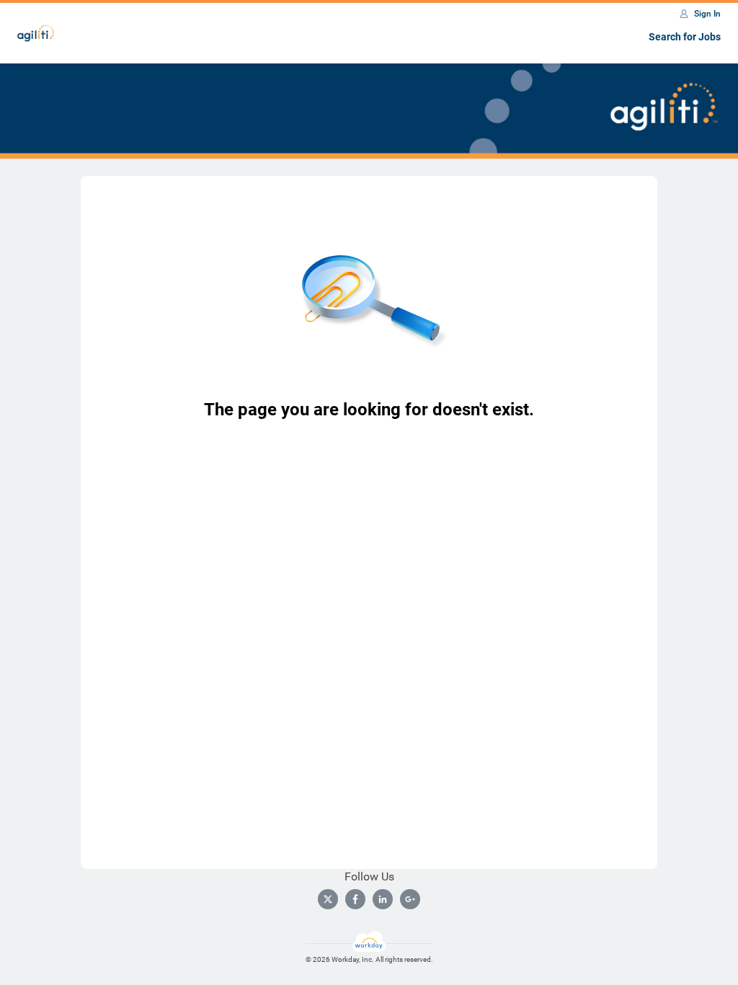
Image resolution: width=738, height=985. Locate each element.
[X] (328, 899)
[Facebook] (355, 899)
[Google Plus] (410, 899)
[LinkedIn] (383, 899)
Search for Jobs (685, 37)
